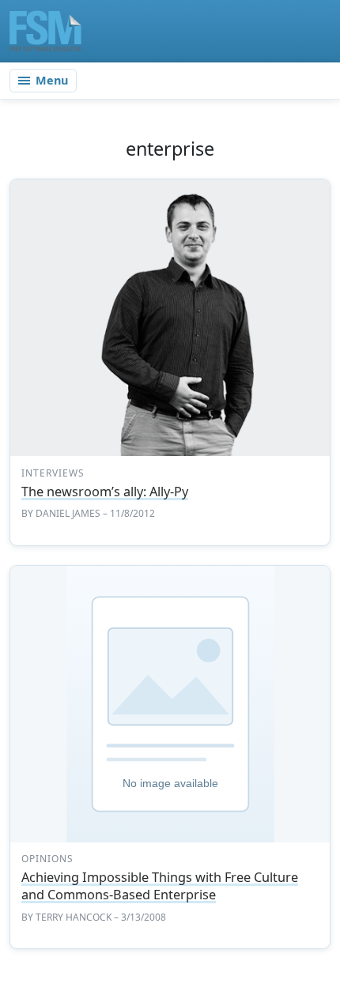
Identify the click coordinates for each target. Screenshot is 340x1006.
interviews (53, 473)
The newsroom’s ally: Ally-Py (104, 491)
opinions (47, 858)
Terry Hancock (73, 917)
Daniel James (68, 513)
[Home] (45, 30)
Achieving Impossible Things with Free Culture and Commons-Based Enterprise (159, 885)
